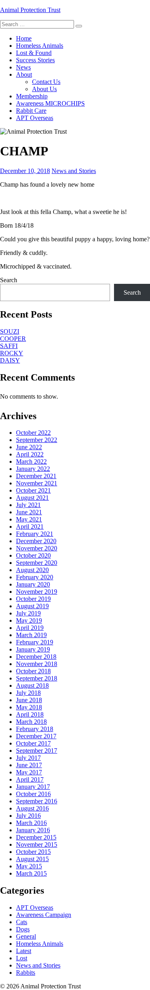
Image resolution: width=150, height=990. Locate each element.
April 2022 (30, 454)
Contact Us (46, 81)
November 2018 (36, 663)
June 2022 (29, 447)
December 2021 (36, 476)
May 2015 (29, 866)
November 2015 (36, 844)
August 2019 (32, 606)
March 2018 (31, 721)
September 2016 (36, 801)
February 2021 (34, 533)
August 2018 (32, 685)
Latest (23, 950)
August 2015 (32, 859)
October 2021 (33, 490)
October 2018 (33, 671)
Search (8, 280)
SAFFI (9, 345)
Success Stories (35, 60)
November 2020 (36, 548)
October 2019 (33, 598)
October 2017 (33, 743)
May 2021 (29, 519)
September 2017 (36, 750)
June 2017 (29, 765)
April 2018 (30, 714)
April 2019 (30, 627)
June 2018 (29, 700)
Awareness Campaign (43, 914)
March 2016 (31, 822)
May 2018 (29, 707)
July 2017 (28, 757)
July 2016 (28, 815)
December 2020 (36, 541)
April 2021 (30, 526)
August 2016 (32, 808)
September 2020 (36, 562)
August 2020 (32, 569)
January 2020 (33, 584)
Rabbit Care (31, 110)
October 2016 (33, 793)
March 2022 (31, 461)
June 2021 (29, 512)
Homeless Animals (39, 45)
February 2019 (34, 642)
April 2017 (30, 779)
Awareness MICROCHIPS (50, 103)
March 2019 (31, 634)
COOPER (13, 338)
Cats (21, 922)
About (24, 74)
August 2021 (32, 497)
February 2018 (34, 728)
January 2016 (33, 830)
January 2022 (33, 468)
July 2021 (28, 504)
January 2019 (33, 649)
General (26, 936)
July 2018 (28, 692)
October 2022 (33, 432)
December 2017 (36, 736)
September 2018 (36, 678)
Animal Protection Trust (30, 9)
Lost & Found (34, 52)
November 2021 (36, 483)
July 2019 (28, 613)
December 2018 (36, 656)
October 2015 (33, 851)
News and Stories (74, 170)
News (23, 67)
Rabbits (25, 972)
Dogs (23, 929)
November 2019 (36, 591)
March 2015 (31, 873)
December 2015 (36, 837)
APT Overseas (34, 117)
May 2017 (29, 772)
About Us (44, 89)
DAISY (10, 360)
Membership (32, 96)
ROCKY (11, 353)
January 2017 (33, 786)
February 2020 (34, 577)
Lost (21, 958)
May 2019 (29, 620)
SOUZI (9, 331)
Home (24, 38)
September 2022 (36, 439)
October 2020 (33, 555)
